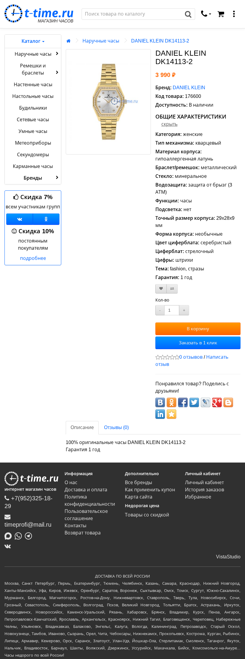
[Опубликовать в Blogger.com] (228, 402)
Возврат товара (83, 532)
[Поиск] (188, 14)
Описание (82, 427)
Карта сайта (138, 496)
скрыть (169, 124)
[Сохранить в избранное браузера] (171, 414)
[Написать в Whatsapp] (20, 535)
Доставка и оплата (86, 489)
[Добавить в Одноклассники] (171, 402)
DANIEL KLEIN (189, 87)
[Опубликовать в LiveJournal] (205, 402)
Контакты (75, 525)
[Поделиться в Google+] (217, 402)
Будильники (33, 107)
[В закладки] (161, 288)
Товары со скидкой (147, 514)
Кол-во (162, 300)
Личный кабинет (204, 482)
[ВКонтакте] (9, 546)
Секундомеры (33, 154)
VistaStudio (228, 556)
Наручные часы (33, 54)
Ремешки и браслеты (33, 69)
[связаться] (206, 14)
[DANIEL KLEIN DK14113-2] (108, 101)
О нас (71, 482)
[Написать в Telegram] (30, 535)
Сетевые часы (33, 119)
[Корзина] (220, 14)
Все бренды (138, 482)
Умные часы (33, 131)
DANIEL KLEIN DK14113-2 (160, 40)
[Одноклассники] (46, 219)
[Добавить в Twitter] (194, 402)
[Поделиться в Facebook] (183, 402)
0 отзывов (191, 357)
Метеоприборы (33, 143)
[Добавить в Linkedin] (160, 414)
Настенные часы (33, 84)
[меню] (234, 14)
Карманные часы (33, 166)
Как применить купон (150, 489)
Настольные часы (32, 96)
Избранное (198, 496)
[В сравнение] (172, 288)
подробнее (33, 258)
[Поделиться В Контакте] (160, 402)
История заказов (204, 489)
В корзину (198, 328)
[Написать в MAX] (9, 535)
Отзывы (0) (116, 427)
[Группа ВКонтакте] (19, 219)
